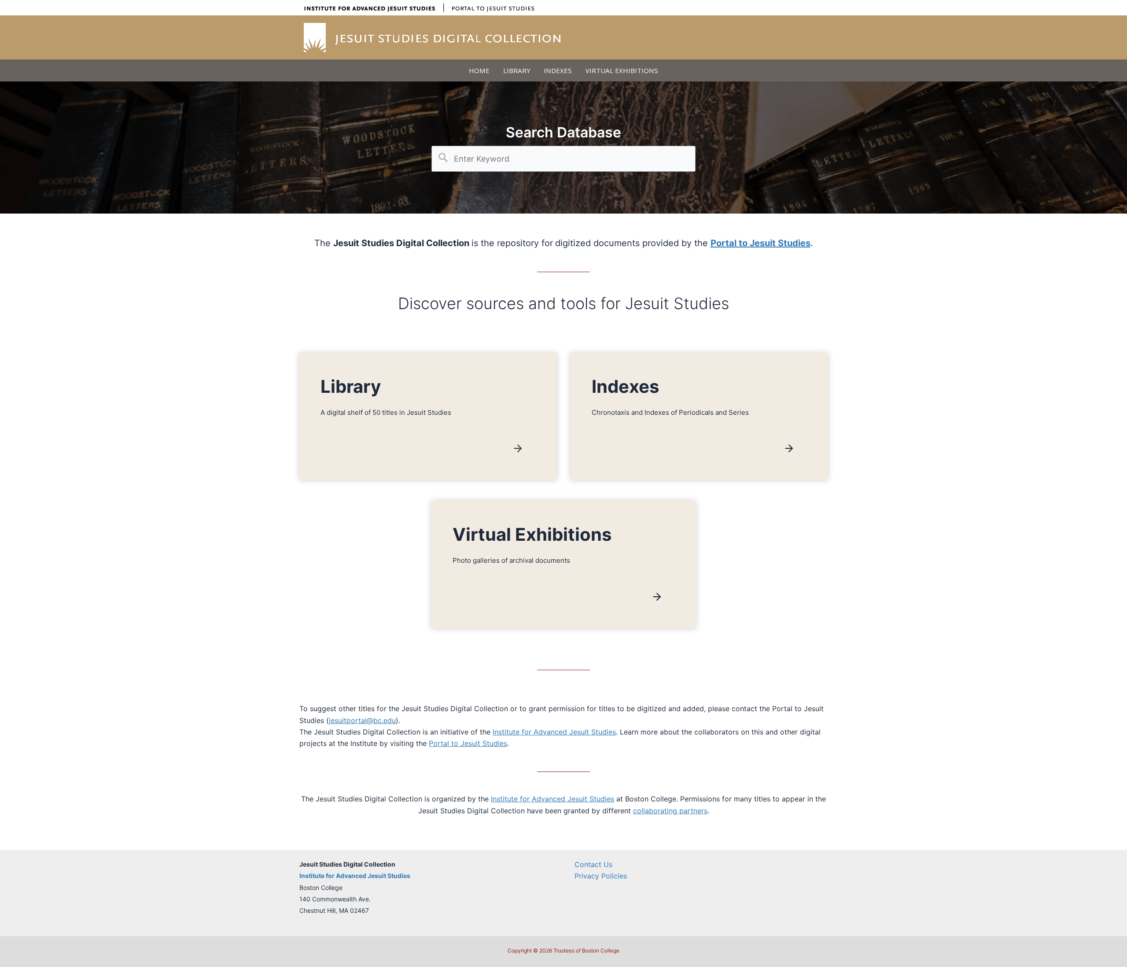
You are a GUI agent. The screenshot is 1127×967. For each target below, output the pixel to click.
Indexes (558, 70)
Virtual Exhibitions (622, 70)
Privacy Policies (601, 875)
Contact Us (593, 864)
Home (479, 70)
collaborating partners (670, 810)
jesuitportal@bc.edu (362, 720)
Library (516, 70)
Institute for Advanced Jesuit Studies (554, 731)
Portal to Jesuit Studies (468, 743)
